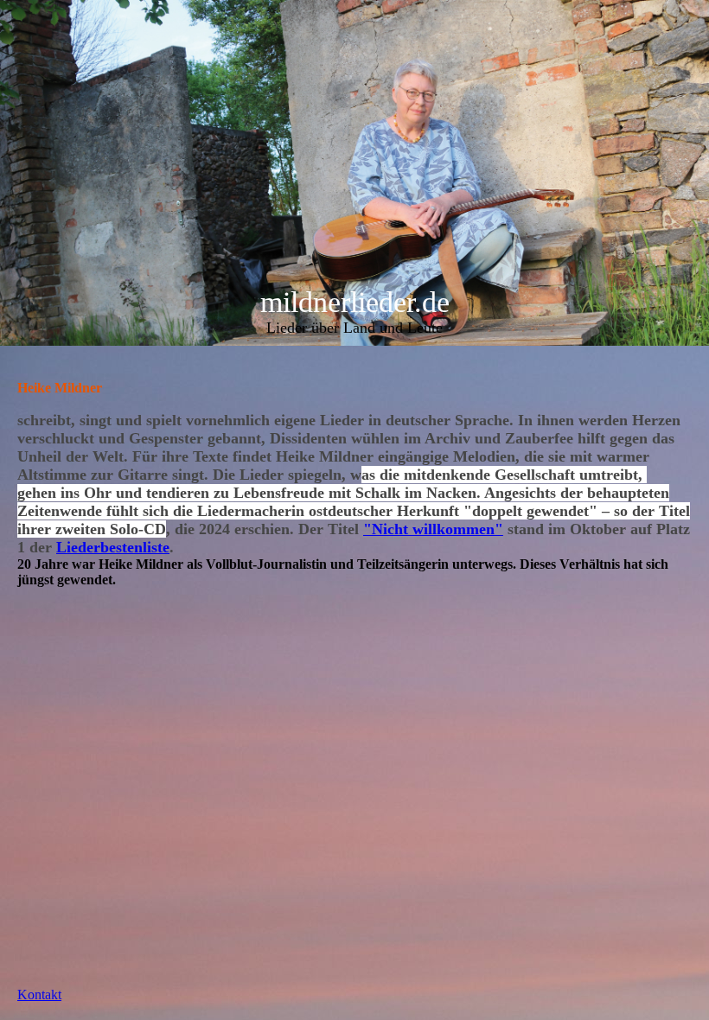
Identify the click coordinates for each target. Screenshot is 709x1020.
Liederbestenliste (112, 547)
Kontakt (39, 994)
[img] (354, 173)
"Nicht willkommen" (433, 529)
